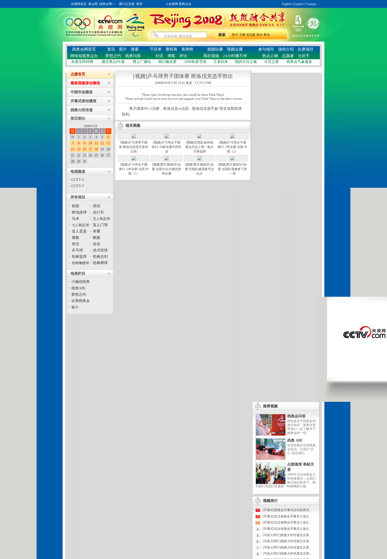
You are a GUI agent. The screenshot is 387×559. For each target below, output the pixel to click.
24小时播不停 (235, 56)
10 (90, 143)
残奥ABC (78, 288)
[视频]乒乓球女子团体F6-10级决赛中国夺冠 (166, 147)
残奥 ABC (295, 440)
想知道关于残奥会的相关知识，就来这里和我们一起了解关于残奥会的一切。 (301, 427)
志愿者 (288, 56)
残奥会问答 (296, 416)
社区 (159, 56)
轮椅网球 (100, 263)
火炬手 (304, 56)
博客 (171, 56)
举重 (96, 231)
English (286, 4)
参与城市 (266, 49)
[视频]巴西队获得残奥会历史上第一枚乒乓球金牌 (199, 147)
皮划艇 (251, 35)
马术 (75, 219)
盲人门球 (100, 225)
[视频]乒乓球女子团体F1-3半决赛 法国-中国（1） (134, 169)
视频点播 (235, 49)
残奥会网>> (107, 4)
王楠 (242, 35)
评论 (183, 56)
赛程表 (171, 49)
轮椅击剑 (100, 257)
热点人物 (270, 56)
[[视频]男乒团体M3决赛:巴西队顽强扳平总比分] (199, 159)
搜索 (135, 49)
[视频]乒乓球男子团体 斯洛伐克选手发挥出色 (133, 147)
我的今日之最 (246, 62)
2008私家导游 (195, 62)
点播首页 (78, 74)
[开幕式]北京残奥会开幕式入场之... (287, 516)
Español (299, 4)
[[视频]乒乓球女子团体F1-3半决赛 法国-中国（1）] (134, 159)
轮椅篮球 (79, 257)
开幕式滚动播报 (83, 101)
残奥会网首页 (84, 49)
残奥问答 (133, 56)
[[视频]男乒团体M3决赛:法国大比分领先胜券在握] (167, 159)
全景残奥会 (80, 301)
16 (84, 149)
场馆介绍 (286, 49)
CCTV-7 (77, 186)
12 (102, 143)
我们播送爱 (167, 62)
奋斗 (75, 307)
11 (96, 143)
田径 (96, 206)
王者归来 (220, 62)
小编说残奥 (80, 282)
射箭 (75, 206)
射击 (75, 244)
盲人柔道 (79, 231)
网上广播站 (142, 62)
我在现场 (211, 56)
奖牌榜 (187, 49)
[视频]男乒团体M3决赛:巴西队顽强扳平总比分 (199, 169)
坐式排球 (100, 250)
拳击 (267, 35)
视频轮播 (215, 49)
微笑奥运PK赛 (113, 62)
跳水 (259, 35)
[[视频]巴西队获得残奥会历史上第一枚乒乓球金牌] (199, 137)
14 (72, 149)
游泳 (96, 244)
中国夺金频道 (82, 92)
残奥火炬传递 (82, 110)
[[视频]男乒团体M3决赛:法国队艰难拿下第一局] (232, 159)
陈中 (235, 35)
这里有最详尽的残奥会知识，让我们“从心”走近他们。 (301, 449)
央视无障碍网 (82, 62)
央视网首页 (79, 4)
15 (78, 149)
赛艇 (75, 238)
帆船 (96, 238)
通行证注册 (127, 4)
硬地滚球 (79, 212)
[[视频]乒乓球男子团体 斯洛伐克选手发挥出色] (134, 137)
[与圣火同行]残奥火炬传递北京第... (287, 535)
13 (108, 143)
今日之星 (271, 62)
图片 (123, 49)
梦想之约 (113, 56)
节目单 (156, 49)
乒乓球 (77, 250)
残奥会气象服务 (299, 62)
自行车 (98, 212)
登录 (139, 4)
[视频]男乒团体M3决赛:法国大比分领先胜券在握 (166, 169)
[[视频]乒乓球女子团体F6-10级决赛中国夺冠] (167, 137)
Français (311, 4)
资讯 (111, 49)
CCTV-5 (77, 180)
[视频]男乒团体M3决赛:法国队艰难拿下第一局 (232, 169)
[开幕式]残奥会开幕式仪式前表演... (287, 510)
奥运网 (93, 4)
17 (90, 149)
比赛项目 (306, 49)
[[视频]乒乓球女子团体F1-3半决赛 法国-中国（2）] (232, 137)
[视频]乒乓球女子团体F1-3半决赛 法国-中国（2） (232, 147)
